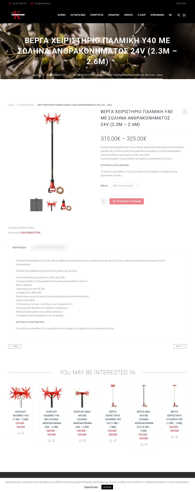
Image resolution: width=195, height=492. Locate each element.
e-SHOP (142, 15)
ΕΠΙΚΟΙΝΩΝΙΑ (157, 15)
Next (179, 346)
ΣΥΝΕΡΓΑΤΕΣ (96, 15)
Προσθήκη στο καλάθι (129, 201)
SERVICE (128, 15)
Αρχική (11, 104)
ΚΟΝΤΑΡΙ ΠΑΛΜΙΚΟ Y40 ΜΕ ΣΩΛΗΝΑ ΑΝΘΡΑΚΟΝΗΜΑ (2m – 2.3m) (51, 419)
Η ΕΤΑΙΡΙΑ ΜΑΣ (77, 15)
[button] (179, 15)
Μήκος (104, 185)
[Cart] (184, 15)
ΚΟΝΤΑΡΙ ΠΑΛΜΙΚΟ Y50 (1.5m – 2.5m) (20, 415)
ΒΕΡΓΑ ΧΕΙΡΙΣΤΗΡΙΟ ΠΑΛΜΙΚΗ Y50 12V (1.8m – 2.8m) (113, 419)
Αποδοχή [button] (107, 487)
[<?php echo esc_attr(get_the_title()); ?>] (22, 433)
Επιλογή (18, 433)
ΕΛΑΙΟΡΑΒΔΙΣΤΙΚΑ (26, 104)
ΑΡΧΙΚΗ (62, 15)
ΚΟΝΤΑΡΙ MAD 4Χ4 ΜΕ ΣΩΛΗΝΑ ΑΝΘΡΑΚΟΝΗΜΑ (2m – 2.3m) (82, 419)
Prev (16, 346)
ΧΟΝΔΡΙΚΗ (113, 15)
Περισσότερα (91, 486)
